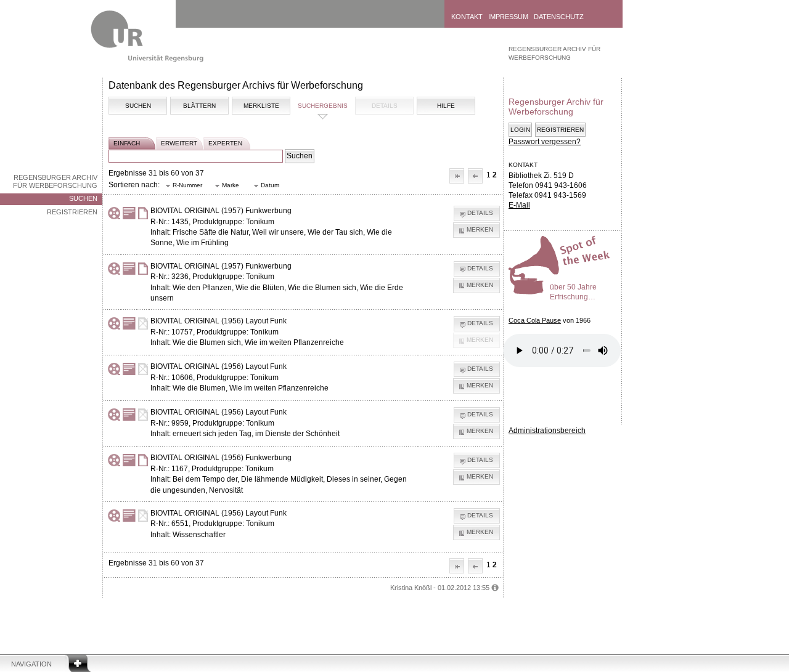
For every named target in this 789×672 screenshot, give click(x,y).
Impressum (508, 16)
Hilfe (446, 105)
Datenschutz (559, 16)
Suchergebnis (323, 105)
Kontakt (467, 16)
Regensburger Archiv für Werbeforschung (55, 181)
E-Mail (519, 205)
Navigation (31, 664)
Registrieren (72, 212)
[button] (456, 176)
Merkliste (261, 105)
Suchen (83, 198)
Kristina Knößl (410, 587)
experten (225, 143)
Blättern (199, 105)
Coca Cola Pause (535, 320)
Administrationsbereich (547, 430)
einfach (126, 143)
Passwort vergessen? (545, 141)
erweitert (179, 143)
